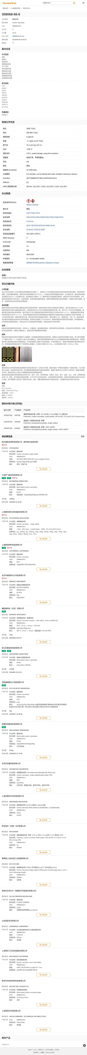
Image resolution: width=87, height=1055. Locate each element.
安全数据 (6, 193)
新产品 (57, 1050)
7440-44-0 (5, 1044)
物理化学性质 (8, 122)
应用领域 (6, 270)
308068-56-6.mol (18, 36)
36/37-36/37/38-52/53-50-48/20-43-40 (40, 225)
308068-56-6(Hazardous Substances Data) (42, 263)
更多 (82, 436)
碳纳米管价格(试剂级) (12, 403)
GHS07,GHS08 (32, 205)
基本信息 (6, 49)
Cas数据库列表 (15, 8)
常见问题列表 (8, 284)
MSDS (30, 1050)
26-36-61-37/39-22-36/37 (35, 230)
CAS (35, 1050)
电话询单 (44, 469)
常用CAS (41, 1050)
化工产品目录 (49, 1050)
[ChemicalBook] (9, 3)
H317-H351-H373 (33, 213)
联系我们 (36, 1052)
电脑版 (42, 1052)
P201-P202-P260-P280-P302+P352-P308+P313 (44, 217)
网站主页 (5, 8)
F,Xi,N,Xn (30, 221)
